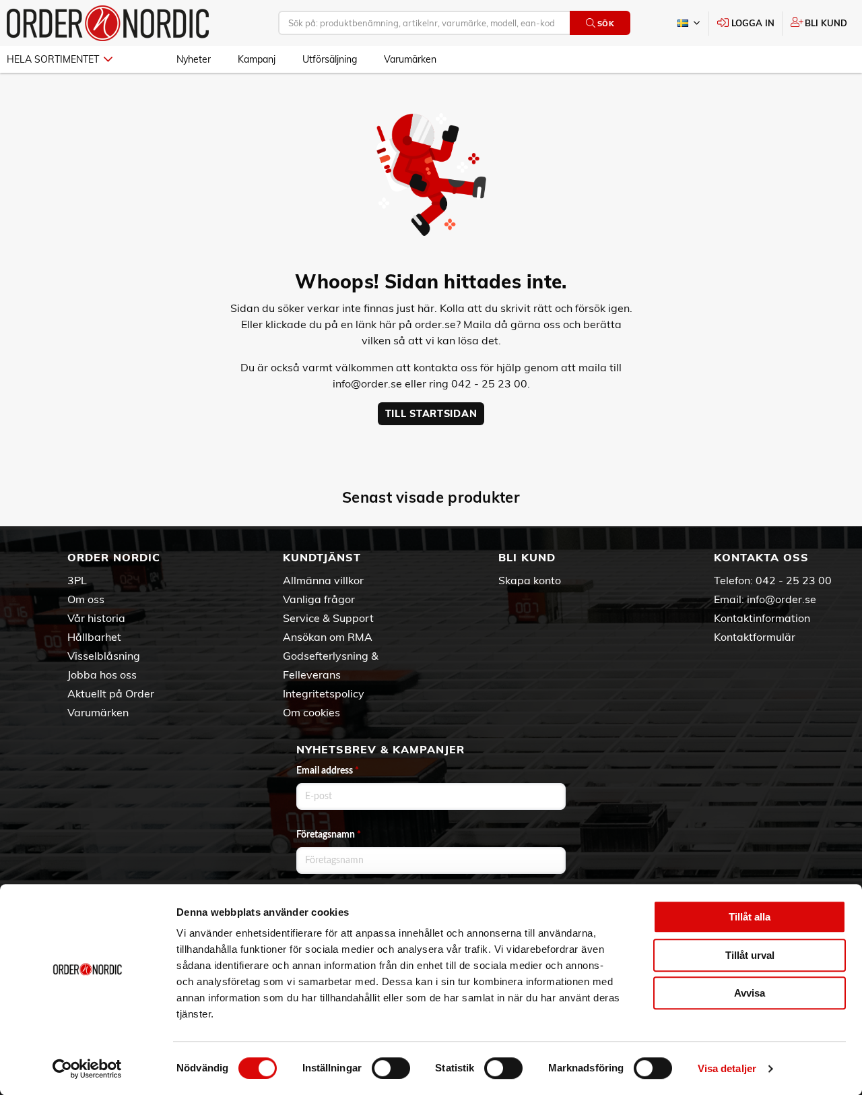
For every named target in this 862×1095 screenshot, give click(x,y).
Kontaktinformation (762, 618)
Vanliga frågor (319, 599)
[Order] (108, 23)
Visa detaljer (727, 1068)
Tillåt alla (749, 916)
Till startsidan (431, 414)
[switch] (391, 1068)
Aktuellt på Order (110, 693)
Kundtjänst (322, 557)
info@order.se (367, 383)
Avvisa (749, 993)
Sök (606, 23)
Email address (327, 771)
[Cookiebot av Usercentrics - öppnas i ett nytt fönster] (87, 1069)
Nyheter (193, 59)
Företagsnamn (328, 835)
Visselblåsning (103, 655)
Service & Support (328, 618)
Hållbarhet (94, 637)
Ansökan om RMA (327, 637)
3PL (77, 580)
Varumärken (410, 59)
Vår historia (96, 618)
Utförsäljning (329, 59)
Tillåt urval (749, 955)
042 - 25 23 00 (794, 580)
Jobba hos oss (102, 674)
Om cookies (311, 712)
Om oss (85, 599)
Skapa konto (529, 580)
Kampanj (256, 59)
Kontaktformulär (754, 637)
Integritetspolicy (323, 693)
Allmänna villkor (323, 580)
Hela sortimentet (53, 59)
